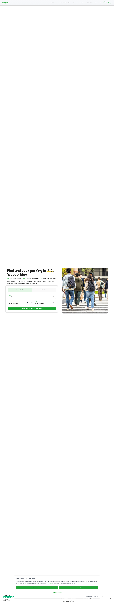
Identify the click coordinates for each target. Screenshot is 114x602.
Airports (82, 2)
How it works (53, 2)
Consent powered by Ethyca (91, 596)
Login (100, 2)
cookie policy (49, 583)
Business (75, 2)
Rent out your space (65, 2)
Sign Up (107, 2)
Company (89, 2)
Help (95, 2)
